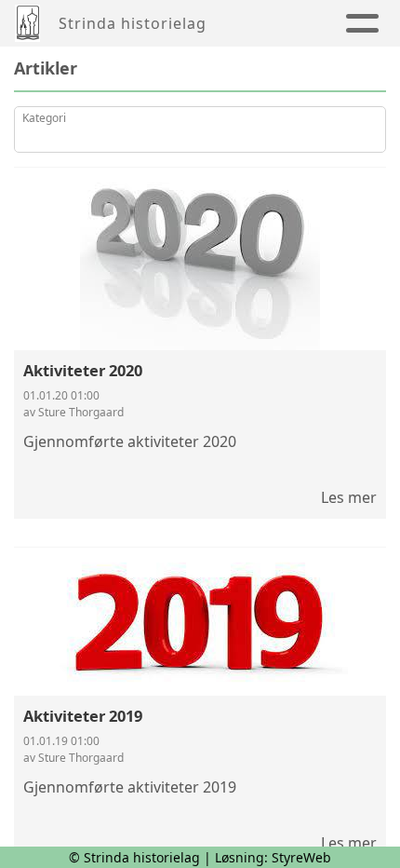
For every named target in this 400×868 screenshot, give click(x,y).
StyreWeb (301, 857)
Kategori (44, 118)
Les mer (349, 497)
